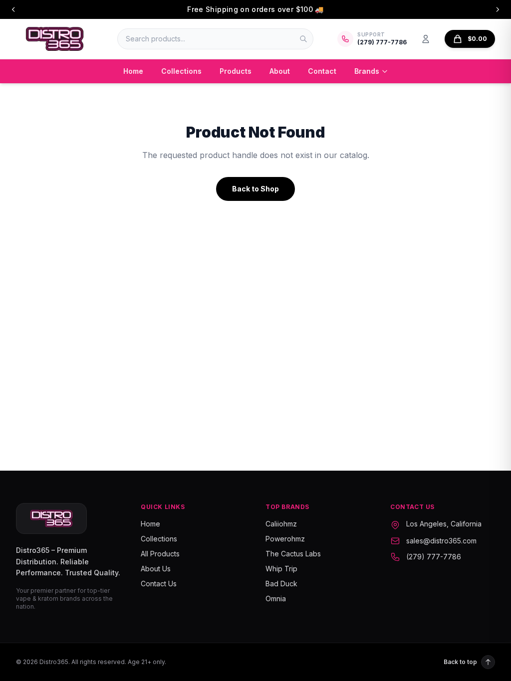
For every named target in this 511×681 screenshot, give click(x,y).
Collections (181, 71)
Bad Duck (281, 583)
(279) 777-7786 (433, 556)
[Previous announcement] (13, 9)
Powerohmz (285, 538)
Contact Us (159, 583)
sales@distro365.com (441, 540)
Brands (366, 71)
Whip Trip (281, 568)
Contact (322, 71)
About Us (156, 568)
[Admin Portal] (426, 39)
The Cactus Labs (293, 553)
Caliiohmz (281, 523)
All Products (160, 553)
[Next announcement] (497, 9)
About (279, 71)
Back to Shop (255, 188)
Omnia (275, 598)
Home (133, 71)
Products (236, 71)
